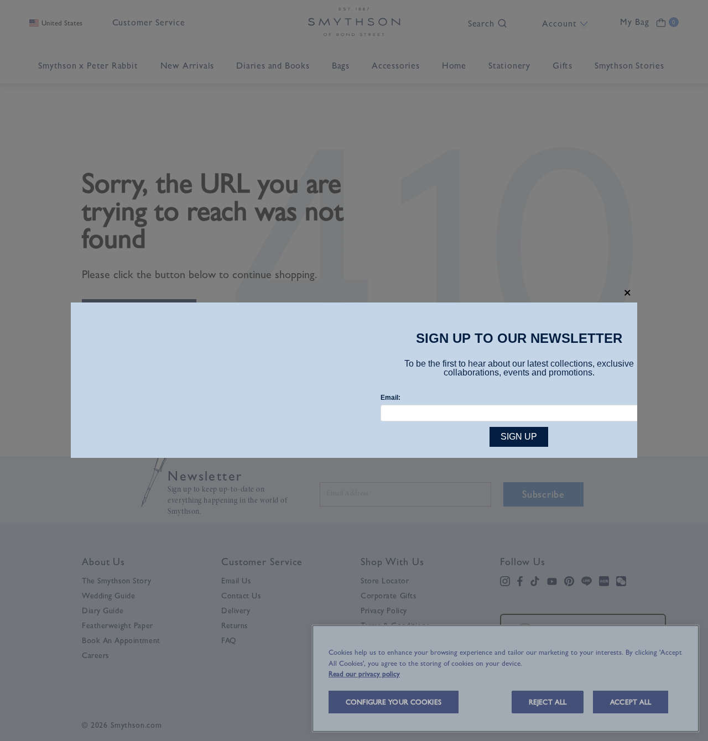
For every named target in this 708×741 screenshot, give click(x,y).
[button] (627, 292)
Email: (390, 397)
